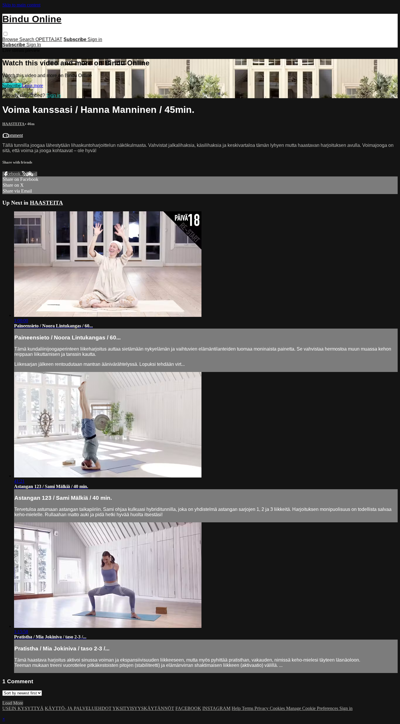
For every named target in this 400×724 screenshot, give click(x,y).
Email (31, 173)
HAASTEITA (13, 124)
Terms (248, 708)
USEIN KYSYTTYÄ (23, 708)
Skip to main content (21, 4)
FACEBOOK (188, 708)
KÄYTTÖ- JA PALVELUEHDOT (78, 708)
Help (237, 708)
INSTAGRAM (216, 708)
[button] (5, 34)
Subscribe (12, 85)
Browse (10, 39)
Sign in (95, 39)
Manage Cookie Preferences (312, 708)
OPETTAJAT (48, 39)
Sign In (33, 44)
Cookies (278, 708)
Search (27, 39)
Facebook (12, 173)
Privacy (262, 708)
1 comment (12, 135)
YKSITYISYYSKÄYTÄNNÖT (143, 708)
